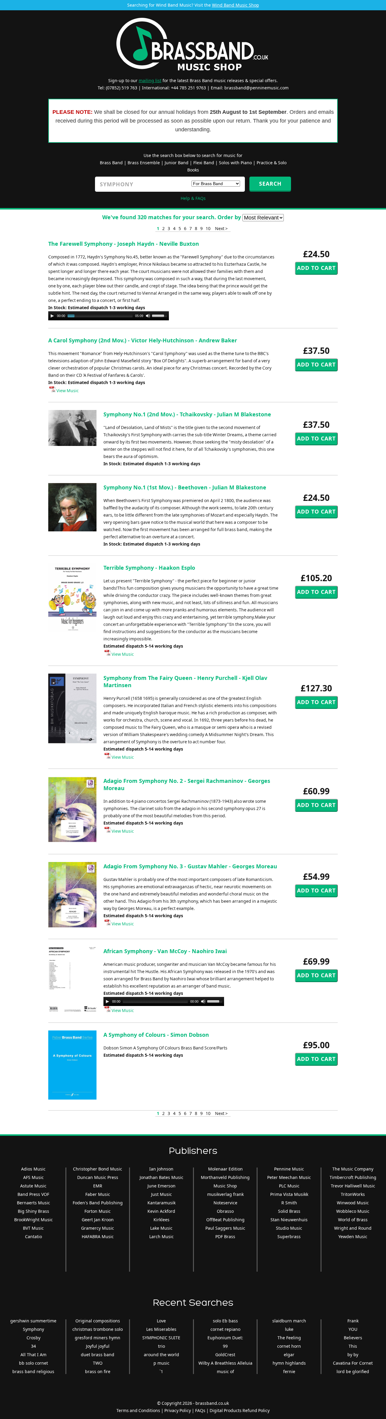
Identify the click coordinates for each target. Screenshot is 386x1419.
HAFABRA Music (98, 1236)
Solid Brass (289, 1211)
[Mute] (148, 315)
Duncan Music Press (97, 1177)
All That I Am (33, 1354)
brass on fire (97, 1371)
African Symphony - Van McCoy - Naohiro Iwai (165, 951)
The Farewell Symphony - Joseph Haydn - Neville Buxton (123, 243)
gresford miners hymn (97, 1338)
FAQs (200, 1410)
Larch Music (161, 1236)
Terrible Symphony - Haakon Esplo (149, 567)
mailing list (150, 80)
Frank (353, 1321)
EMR (97, 1186)
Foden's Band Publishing (98, 1203)
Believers (353, 1338)
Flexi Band (203, 162)
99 (225, 1346)
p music (161, 1363)
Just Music (161, 1194)
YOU (353, 1329)
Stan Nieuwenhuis (289, 1219)
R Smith (289, 1203)
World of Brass (353, 1219)
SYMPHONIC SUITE (161, 1338)
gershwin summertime (33, 1321)
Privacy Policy (177, 1410)
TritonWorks (353, 1194)
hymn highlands (289, 1363)
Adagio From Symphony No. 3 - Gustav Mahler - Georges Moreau (190, 866)
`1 (161, 1371)
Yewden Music (352, 1236)
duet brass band (97, 1354)
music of (225, 1371)
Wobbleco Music (352, 1211)
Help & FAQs (193, 198)
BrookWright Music (33, 1219)
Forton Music (97, 1211)
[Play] (52, 315)
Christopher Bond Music (97, 1169)
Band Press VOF (33, 1194)
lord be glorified (353, 1371)
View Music (67, 390)
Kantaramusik (161, 1203)
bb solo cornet (33, 1363)
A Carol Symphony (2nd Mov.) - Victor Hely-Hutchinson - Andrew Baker (142, 340)
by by (352, 1354)
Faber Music (97, 1194)
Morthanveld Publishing (225, 1177)
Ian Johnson (161, 1169)
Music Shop (225, 1186)
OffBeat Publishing (225, 1219)
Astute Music (33, 1186)
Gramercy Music (97, 1228)
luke (289, 1329)
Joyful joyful (97, 1346)
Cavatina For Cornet (353, 1363)
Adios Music (33, 1169)
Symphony (33, 1329)
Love (161, 1321)
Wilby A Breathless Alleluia (225, 1363)
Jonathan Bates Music (161, 1177)
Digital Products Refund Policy (240, 1410)
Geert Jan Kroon (98, 1219)
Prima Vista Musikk (289, 1194)
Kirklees (161, 1219)
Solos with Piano (235, 162)
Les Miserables (161, 1329)
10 (208, 228)
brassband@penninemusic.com (256, 88)
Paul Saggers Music (225, 1228)
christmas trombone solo (97, 1329)
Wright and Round (353, 1228)
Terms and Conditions (138, 1410)
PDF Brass (225, 1236)
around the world (161, 1354)
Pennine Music (289, 1169)
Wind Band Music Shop (235, 5)
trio (161, 1346)
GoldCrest (225, 1354)
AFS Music (33, 1177)
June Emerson (161, 1186)
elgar (289, 1354)
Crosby (33, 1338)
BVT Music (33, 1228)
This (353, 1346)
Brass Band (111, 162)
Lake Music (161, 1228)
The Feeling (289, 1338)
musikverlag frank (225, 1194)
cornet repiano (225, 1329)
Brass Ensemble (144, 162)
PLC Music (289, 1186)
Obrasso (225, 1211)
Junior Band (176, 162)
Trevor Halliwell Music (353, 1186)
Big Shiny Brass (33, 1211)
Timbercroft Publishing (353, 1177)
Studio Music (289, 1228)
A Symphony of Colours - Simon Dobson (156, 1034)
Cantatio (33, 1236)
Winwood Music (353, 1203)
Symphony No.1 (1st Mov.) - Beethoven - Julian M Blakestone (184, 487)
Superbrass (289, 1236)
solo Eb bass (225, 1321)
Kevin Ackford (161, 1211)
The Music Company (352, 1169)
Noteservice (225, 1203)
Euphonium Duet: (225, 1338)
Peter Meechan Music (289, 1177)
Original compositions (97, 1321)
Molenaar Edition (225, 1169)
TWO (98, 1363)
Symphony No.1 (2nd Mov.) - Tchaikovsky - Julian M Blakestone (187, 414)
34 (33, 1346)
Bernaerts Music (33, 1203)
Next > (221, 228)
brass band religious (33, 1371)
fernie (289, 1371)
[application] (108, 315)
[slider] (160, 315)
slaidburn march (289, 1321)
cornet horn (289, 1346)
